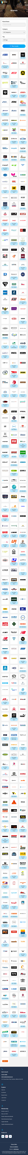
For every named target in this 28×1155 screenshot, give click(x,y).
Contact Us (3, 1100)
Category (5, 29)
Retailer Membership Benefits (7, 1116)
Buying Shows (4, 1095)
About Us (3, 1089)
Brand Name (6, 21)
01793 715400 (4, 1074)
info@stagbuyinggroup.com (7, 1076)
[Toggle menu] (25, 2)
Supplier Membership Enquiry (7, 1124)
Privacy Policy (14, 1144)
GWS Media (16, 1149)
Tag (4, 36)
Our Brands (3, 1092)
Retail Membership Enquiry (6, 1119)
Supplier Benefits (4, 1121)
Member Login (4, 1111)
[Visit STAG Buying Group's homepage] (4, 2)
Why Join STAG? (4, 1113)
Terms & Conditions (14, 1146)
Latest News (3, 1097)
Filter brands (14, 46)
